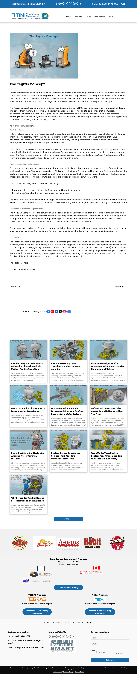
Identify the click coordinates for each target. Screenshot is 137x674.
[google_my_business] (79, 4)
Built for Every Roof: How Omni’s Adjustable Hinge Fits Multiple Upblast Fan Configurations (27, 366)
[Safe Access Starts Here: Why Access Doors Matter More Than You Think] (108, 395)
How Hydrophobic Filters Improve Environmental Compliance (28, 409)
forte (84, 171)
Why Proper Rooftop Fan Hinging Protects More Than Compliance (27, 499)
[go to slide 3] (62, 549)
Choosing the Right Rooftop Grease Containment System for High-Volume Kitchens (107, 366)
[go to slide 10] (74, 549)
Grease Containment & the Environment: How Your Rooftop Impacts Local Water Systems (67, 411)
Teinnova (56, 92)
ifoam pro (57, 149)
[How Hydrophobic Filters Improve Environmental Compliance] (28, 395)
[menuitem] (68, 17)
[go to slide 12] (77, 549)
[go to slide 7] (69, 549)
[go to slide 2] (60, 549)
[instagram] (75, 4)
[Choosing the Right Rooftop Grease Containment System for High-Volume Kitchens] (108, 350)
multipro (99, 171)
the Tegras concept (44, 134)
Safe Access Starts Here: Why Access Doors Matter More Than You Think (107, 411)
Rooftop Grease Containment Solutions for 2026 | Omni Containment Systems (66, 456)
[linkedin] (66, 4)
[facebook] (58, 4)
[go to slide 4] (64, 549)
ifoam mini (74, 149)
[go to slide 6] (67, 549)
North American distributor (22, 95)
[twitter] (70, 4)
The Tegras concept (19, 108)
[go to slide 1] (59, 549)
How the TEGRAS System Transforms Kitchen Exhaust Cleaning (65, 366)
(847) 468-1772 (115, 4)
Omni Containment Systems (23, 269)
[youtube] (62, 4)
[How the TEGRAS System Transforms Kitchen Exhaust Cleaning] (68, 350)
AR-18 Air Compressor (24, 212)
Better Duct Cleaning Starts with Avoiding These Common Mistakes (27, 456)
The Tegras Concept (19, 262)
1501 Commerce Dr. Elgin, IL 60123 (28, 4)
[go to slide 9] (72, 549)
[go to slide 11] (76, 549)
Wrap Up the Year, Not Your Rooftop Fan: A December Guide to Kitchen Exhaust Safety (107, 456)
